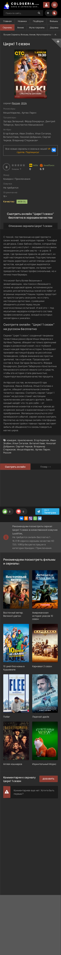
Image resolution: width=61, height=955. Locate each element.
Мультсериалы (37, 27)
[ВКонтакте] (21, 518)
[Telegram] (40, 518)
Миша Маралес (25, 449)
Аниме (20, 27)
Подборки (38, 21)
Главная (7, 21)
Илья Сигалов (20, 443)
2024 (24, 103)
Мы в (50, 511)
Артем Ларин (42, 449)
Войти (46, 5)
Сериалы (7, 27)
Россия (16, 103)
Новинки (22, 21)
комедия (11, 440)
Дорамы (54, 27)
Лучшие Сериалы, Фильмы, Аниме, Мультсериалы (27, 34)
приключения (25, 440)
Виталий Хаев (37, 443)
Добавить (48, 778)
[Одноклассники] (26, 518)
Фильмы (54, 21)
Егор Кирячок (41, 440)
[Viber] (31, 518)
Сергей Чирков (24, 446)
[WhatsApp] (35, 518)
